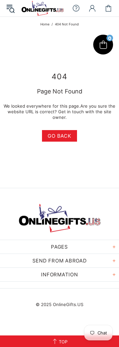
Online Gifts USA (42, 8)
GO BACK (59, 136)
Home (45, 24)
